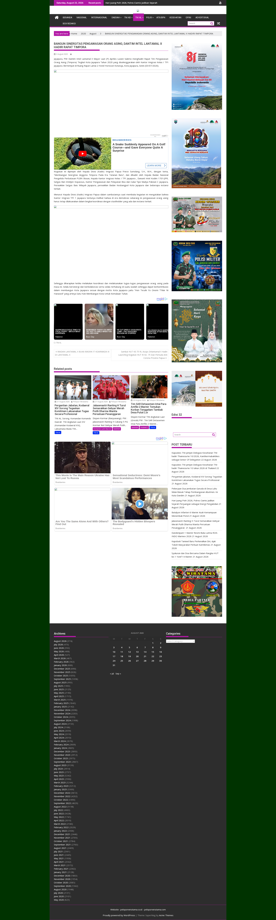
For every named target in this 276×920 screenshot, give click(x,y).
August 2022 (60, 806)
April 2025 (59, 696)
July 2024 (58, 727)
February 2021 (61, 868)
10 (114, 651)
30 (160, 660)
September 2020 (62, 885)
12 (129, 651)
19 (129, 656)
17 (114, 656)
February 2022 (61, 827)
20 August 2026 (139, 400)
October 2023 (61, 758)
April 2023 (59, 779)
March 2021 (60, 865)
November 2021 (62, 837)
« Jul (112, 673)
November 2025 (62, 672)
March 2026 (60, 658)
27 (137, 660)
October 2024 (61, 716)
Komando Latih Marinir (102, 429)
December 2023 (62, 751)
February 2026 (61, 661)
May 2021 (59, 858)
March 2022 (60, 823)
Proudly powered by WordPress (119, 915)
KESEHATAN (175, 17)
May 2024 (59, 734)
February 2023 (61, 785)
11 (121, 651)
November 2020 (62, 879)
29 (153, 660)
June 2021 (59, 854)
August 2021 (60, 848)
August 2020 (60, 889)
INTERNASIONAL (99, 17)
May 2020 (59, 899)
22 (153, 656)
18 (121, 656)
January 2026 (60, 665)
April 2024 (59, 737)
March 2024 (60, 741)
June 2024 (59, 730)
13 (137, 651)
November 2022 (62, 796)
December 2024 (62, 710)
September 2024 (62, 720)
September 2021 (62, 844)
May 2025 (59, 692)
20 (137, 656)
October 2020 (61, 882)
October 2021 (61, 841)
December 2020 (62, 875)
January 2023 (60, 789)
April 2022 (59, 820)
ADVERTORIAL (202, 17)
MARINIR (117, 429)
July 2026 (58, 644)
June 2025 (59, 689)
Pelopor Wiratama (80, 401)
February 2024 (61, 744)
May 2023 (59, 775)
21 (145, 656)
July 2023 (58, 768)
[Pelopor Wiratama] (57, 17)
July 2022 (58, 810)
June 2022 (59, 813)
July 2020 (58, 892)
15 (153, 651)
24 (114, 660)
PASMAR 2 (144, 427)
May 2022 (59, 817)
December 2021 (62, 834)
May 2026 (59, 651)
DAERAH (116, 17)
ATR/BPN (160, 17)
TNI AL (138, 17)
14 (145, 651)
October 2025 (61, 675)
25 (121, 660)
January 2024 (60, 748)
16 (160, 651)
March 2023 (60, 782)
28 (145, 660)
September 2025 (62, 679)
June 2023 (59, 772)
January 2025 (60, 706)
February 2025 (61, 703)
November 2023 (62, 754)
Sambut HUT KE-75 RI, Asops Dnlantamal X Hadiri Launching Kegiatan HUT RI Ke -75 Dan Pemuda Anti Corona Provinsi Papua (142, 354)
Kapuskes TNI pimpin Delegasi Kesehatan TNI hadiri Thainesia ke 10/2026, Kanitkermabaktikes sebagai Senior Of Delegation (196, 456)
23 (160, 656)
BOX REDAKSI (69, 23)
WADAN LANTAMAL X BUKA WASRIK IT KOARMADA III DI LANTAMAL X (82, 353)
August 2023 (60, 765)
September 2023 (62, 761)
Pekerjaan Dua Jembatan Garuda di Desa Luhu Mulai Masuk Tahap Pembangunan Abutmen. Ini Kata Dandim (195, 492)
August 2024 (60, 723)
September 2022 (62, 803)
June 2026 (59, 647)
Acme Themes (166, 915)
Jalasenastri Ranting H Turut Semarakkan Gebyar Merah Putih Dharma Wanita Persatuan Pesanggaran (196, 524)
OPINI (188, 17)
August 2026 (60, 641)
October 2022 (61, 799)
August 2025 (60, 682)
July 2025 (58, 685)
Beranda (67, 17)
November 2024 (62, 713)
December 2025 (62, 668)
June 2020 (59, 896)
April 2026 (59, 654)
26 (129, 660)
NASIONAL (82, 17)
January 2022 (60, 830)
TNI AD (127, 17)
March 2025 (60, 699)
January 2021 (60, 872)
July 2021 (58, 851)
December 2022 (62, 792)
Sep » (118, 673)
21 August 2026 (62, 401)
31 (114, 665)
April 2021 (59, 861)
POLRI (149, 17)
